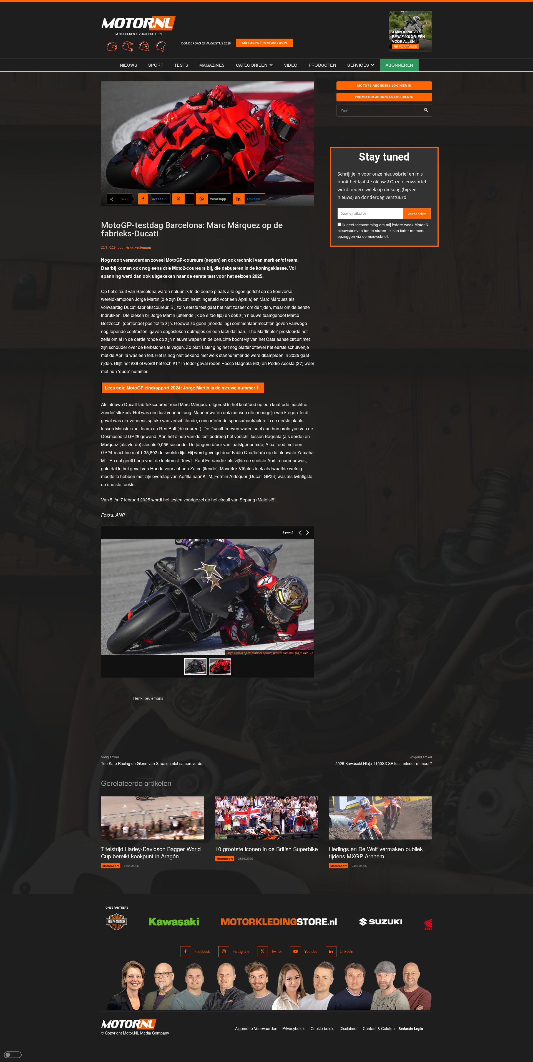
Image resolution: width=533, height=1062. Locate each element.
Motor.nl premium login (264, 43)
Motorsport (110, 866)
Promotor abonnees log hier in (384, 97)
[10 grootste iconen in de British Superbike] (266, 818)
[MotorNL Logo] (129, 1024)
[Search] (426, 110)
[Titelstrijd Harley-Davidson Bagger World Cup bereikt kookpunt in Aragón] (152, 818)
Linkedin (346, 951)
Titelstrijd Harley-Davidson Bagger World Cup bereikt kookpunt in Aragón (151, 852)
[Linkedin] (331, 951)
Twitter (276, 951)
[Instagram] (223, 951)
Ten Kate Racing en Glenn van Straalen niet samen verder (152, 763)
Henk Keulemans (138, 247)
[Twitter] (262, 951)
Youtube (310, 951)
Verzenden (417, 214)
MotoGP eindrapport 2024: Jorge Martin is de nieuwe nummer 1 (193, 387)
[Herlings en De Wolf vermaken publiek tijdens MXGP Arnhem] (380, 818)
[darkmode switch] (13, 1054)
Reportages (405, 46)
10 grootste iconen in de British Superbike (266, 849)
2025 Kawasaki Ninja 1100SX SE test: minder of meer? (383, 763)
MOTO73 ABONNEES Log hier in (384, 86)
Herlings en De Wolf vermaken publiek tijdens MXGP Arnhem (376, 852)
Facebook (202, 951)
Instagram (241, 951)
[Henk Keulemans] (114, 708)
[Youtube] (295, 951)
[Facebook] (185, 951)
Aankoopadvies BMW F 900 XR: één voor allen (408, 36)
